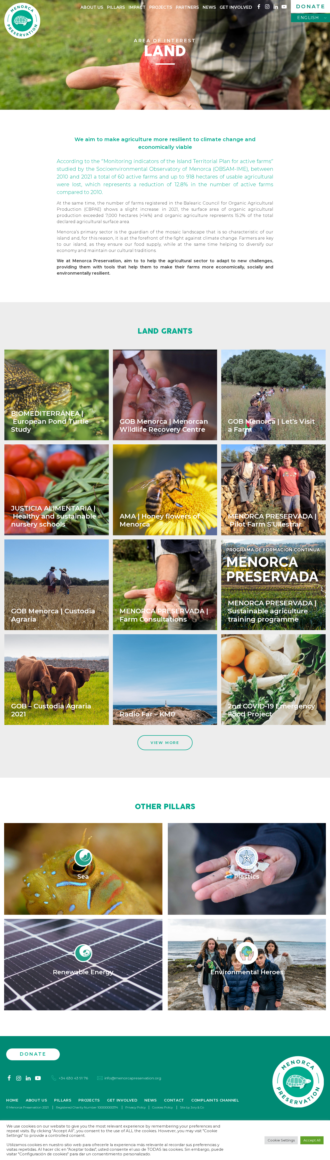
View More (165, 742)
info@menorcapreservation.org (132, 1078)
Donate (311, 6)
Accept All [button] (311, 1140)
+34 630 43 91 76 (73, 1078)
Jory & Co (197, 1107)
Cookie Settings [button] (281, 1140)
